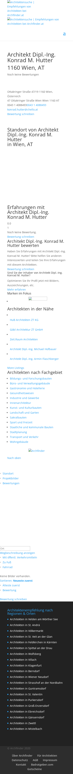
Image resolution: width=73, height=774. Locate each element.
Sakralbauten (18, 417)
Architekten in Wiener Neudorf (29, 677)
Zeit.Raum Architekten (24, 339)
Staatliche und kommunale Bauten (31, 427)
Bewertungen (11, 483)
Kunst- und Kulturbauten (26, 407)
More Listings (15, 368)
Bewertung (9, 590)
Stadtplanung (18, 432)
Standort (8, 473)
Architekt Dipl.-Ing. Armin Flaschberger (34, 359)
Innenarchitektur (20, 403)
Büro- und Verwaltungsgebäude (30, 383)
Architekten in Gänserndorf (27, 717)
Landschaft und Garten (24, 412)
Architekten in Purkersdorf (26, 700)
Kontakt (21, 764)
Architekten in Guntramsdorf (28, 688)
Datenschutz (20, 760)
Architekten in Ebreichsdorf (27, 711)
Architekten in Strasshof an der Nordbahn (36, 682)
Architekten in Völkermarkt (26, 631)
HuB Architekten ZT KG (24, 320)
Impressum (50, 760)
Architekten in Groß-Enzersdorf (29, 706)
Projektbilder (11, 478)
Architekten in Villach (23, 659)
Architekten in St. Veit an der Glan (31, 636)
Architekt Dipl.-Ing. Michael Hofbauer (33, 349)
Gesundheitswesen (22, 393)
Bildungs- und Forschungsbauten (31, 378)
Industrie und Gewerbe (24, 398)
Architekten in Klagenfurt (26, 665)
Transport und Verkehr (24, 437)
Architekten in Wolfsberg (25, 654)
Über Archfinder (22, 755)
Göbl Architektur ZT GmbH (26, 329)
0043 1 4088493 (36, 105)
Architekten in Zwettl (23, 723)
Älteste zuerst (11, 585)
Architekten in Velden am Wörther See (34, 619)
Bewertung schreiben (20, 114)
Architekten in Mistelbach (26, 729)
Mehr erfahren (16, 289)
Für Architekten (47, 755)
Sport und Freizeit (21, 422)
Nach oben (14, 458)
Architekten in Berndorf (24, 671)
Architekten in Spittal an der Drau (31, 648)
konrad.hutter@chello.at (22, 109)
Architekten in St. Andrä (25, 625)
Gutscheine (34, 769)
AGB (35, 760)
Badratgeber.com (42, 764)
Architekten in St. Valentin (26, 694)
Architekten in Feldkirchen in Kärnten (33, 642)
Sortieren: (16, 580)
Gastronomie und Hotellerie (27, 388)
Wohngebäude (19, 442)
